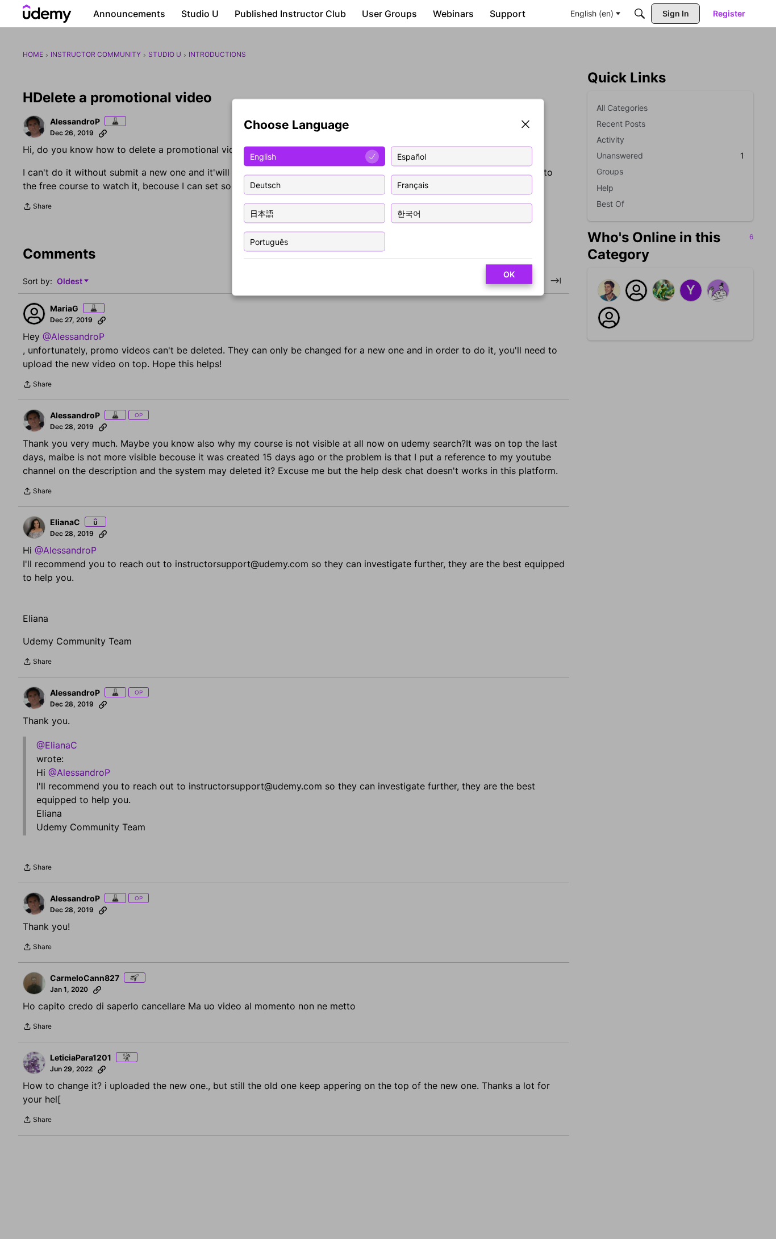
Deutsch (265, 184)
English (263, 156)
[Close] (525, 125)
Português (269, 241)
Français (412, 184)
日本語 (262, 213)
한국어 (409, 213)
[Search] (639, 13)
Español (411, 156)
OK (509, 274)
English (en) (592, 13)
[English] (47, 14)
